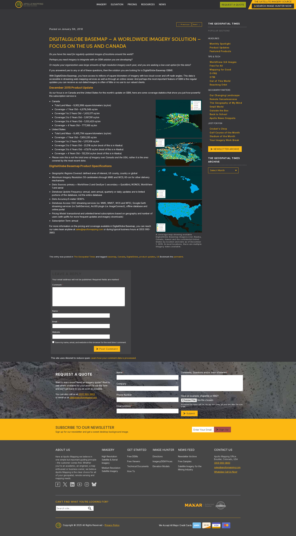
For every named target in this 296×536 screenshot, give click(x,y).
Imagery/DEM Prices (162, 461)
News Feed (186, 449)
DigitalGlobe (132, 256)
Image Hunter (163, 449)
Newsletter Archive (226, 149)
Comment (57, 284)
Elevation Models (161, 466)
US (158, 256)
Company (121, 383)
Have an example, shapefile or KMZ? (200, 396)
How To (131, 471)
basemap (111, 256)
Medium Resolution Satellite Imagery (111, 469)
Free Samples (184, 461)
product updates (147, 256)
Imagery (102, 4)
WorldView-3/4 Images (223, 62)
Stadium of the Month (222, 136)
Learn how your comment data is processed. (113, 358)
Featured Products (220, 51)
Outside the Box (219, 110)
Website (56, 332)
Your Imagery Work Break (224, 140)
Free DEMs (132, 456)
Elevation (117, 4)
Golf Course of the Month (225, 132)
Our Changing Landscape (225, 95)
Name (56, 311)
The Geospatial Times (84, 256)
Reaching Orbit (218, 84)
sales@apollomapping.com (89, 229)
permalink (178, 256)
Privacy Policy (112, 525)
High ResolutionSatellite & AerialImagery (110, 459)
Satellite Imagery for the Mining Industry (189, 468)
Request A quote (233, 4)
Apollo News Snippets (223, 118)
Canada (121, 256)
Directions (158, 456)
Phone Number (124, 394)
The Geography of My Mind (226, 103)
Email (55, 321)
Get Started (136, 449)
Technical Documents (138, 466)
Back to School (218, 114)
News (162, 4)
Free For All (216, 65)
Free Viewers (133, 461)
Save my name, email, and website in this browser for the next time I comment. (90, 342)
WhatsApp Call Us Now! (225, 472)
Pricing (132, 4)
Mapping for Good (220, 69)
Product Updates (219, 47)
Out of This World (220, 81)
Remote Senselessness (223, 99)
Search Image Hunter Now (274, 6)
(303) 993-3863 (86, 394)
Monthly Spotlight (220, 43)
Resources (148, 4)
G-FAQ (213, 73)
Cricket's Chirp (218, 128)
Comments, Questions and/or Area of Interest (204, 372)
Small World (217, 106)
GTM (212, 77)
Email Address (124, 406)
